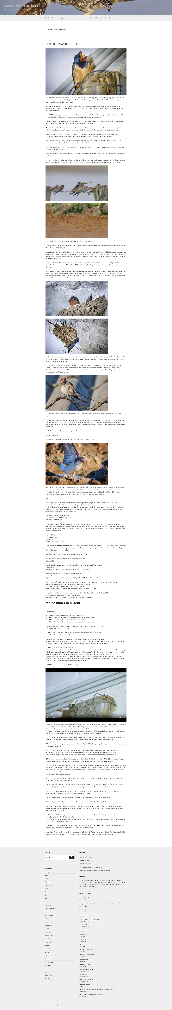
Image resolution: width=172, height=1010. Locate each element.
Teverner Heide (49, 962)
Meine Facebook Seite (85, 863)
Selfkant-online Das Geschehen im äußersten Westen (94, 870)
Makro (47, 912)
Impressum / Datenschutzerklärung (55, 1006)
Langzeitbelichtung (50, 908)
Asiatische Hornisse (85, 925)
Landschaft (48, 905)
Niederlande (48, 925)
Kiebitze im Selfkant (85, 984)
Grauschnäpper (83, 910)
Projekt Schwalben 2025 (61, 44)
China (46, 875)
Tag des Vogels (83, 934)
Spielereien (98, 18)
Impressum (69, 18)
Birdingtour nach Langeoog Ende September (92, 994)
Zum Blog (48, 979)
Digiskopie (48, 882)
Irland (46, 898)
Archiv (89, 18)
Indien (46, 895)
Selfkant (47, 948)
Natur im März (83, 915)
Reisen (47, 938)
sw (46, 955)
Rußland (47, 945)
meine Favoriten (49, 915)
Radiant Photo (49, 935)
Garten (47, 892)
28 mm (81, 930)
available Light (49, 868)
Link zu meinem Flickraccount (92, 420)
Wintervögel (83, 974)
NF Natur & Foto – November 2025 (89, 920)
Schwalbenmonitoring (111, 18)
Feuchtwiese (48, 885)
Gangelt (47, 888)
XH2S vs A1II (83, 944)
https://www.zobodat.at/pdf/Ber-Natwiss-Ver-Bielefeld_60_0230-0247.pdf (70, 597)
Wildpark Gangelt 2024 (86, 979)
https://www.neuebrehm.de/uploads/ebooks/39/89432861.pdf (66, 554)
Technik (47, 959)
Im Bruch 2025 (83, 959)
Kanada (47, 902)
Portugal (47, 928)
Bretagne (47, 872)
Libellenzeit (82, 939)
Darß (46, 878)
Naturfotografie (22, 6)
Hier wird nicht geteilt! (85, 964)
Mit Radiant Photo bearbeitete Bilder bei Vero (92, 867)
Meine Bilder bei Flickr (85, 860)
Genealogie (80, 18)
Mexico (47, 918)
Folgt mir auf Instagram (86, 857)
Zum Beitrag (50, 561)
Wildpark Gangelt (50, 975)
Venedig (47, 965)
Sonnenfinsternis (84, 898)
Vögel (46, 969)
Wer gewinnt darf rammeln (87, 969)
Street (47, 952)
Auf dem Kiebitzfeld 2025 (86, 954)
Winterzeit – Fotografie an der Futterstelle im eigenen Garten (96, 989)
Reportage (48, 942)
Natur (46, 922)
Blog (61, 18)
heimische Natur (50, 18)
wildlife (47, 972)
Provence (48, 932)
